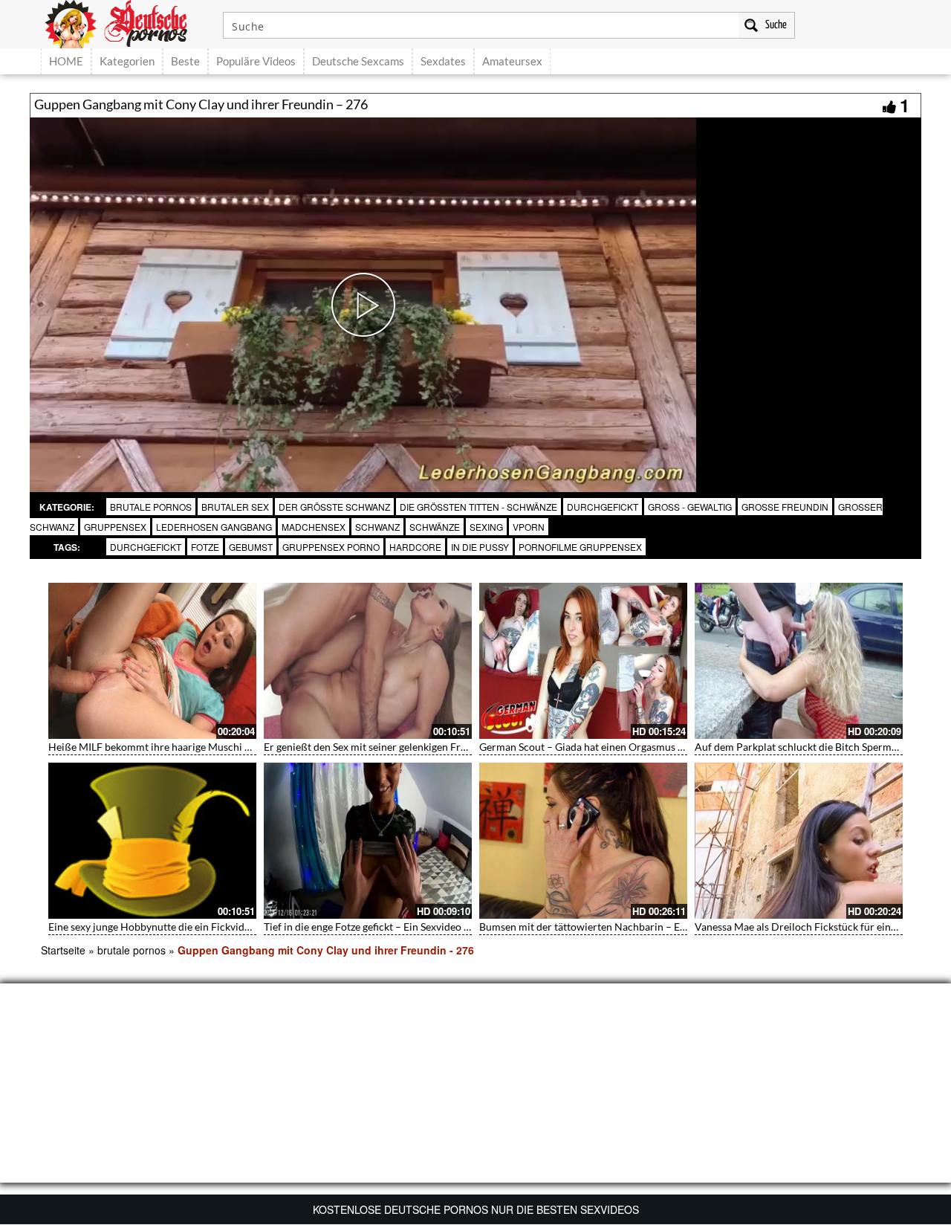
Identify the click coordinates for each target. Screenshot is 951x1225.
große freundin (784, 506)
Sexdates (443, 61)
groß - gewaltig (690, 506)
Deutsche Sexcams (358, 61)
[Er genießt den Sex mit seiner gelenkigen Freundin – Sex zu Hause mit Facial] (368, 661)
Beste (185, 61)
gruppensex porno (331, 546)
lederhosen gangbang (214, 526)
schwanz (377, 526)
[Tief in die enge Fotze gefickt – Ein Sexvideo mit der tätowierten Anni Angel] (368, 841)
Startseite (63, 950)
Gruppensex (115, 526)
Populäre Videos (256, 61)
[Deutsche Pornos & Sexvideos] (127, 22)
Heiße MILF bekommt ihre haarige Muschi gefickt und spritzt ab (194, 746)
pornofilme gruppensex (580, 546)
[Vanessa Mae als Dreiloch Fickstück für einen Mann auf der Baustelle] (799, 841)
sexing (486, 526)
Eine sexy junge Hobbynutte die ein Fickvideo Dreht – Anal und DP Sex (210, 926)
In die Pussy (480, 546)
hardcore (415, 546)
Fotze (205, 546)
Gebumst (251, 546)
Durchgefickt (602, 506)
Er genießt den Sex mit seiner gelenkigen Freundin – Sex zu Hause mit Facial (437, 746)
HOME (66, 61)
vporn (529, 526)
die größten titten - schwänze (478, 506)
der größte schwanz (334, 506)
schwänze (434, 526)
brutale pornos (151, 506)
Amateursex (512, 61)
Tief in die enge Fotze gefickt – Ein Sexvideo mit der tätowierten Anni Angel (435, 926)
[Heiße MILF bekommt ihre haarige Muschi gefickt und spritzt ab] (152, 661)
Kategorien (127, 61)
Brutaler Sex (235, 506)
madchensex (313, 526)
